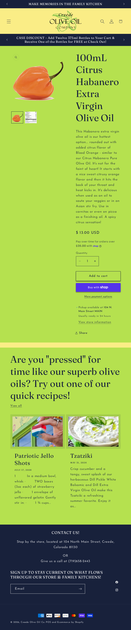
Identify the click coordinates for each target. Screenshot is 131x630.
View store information (94, 322)
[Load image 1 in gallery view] (17, 117)
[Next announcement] (123, 3)
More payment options (98, 296)
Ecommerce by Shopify (70, 622)
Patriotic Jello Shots (34, 459)
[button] (8, 21)
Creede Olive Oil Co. (33, 622)
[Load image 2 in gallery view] (31, 117)
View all (16, 405)
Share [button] (83, 333)
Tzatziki (81, 455)
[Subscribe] (80, 589)
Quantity (81, 253)
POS (48, 622)
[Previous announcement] (7, 3)
